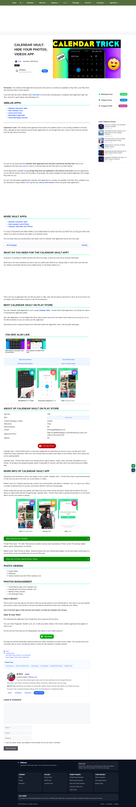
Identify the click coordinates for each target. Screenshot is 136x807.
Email (9, 692)
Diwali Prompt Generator (76, 780)
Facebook (28, 692)
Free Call (88, 3)
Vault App (29, 182)
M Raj (19, 61)
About (20, 777)
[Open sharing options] (133, 470)
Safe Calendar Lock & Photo (18, 224)
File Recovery (10, 666)
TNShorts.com (32, 677)
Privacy (103, 804)
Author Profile (39, 692)
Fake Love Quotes (100, 777)
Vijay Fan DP (73, 789)
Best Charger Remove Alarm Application (17, 657)
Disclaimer (22, 783)
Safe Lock (42, 3)
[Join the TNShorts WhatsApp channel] (133, 466)
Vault (65, 3)
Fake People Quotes (100, 780)
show (84, 245)
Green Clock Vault (15, 113)
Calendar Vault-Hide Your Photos (20, 226)
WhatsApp (75, 3)
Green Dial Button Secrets (18, 118)
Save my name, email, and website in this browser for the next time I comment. (33, 742)
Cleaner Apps (34, 666)
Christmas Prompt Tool (76, 786)
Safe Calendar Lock (15, 110)
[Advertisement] (55, 18)
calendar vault (10, 653)
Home (14, 3)
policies (25, 166)
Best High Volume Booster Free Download (18, 655)
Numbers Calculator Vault (17, 108)
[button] (47, 446)
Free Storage (44, 666)
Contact (21, 780)
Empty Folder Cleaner (56, 666)
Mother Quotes (99, 783)
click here (36, 95)
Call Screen (100, 3)
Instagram (18, 692)
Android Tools (68, 666)
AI (20, 3)
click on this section (46, 182)
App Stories (113, 3)
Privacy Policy (48, 777)
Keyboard (54, 3)
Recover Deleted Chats (22, 666)
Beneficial (30, 3)
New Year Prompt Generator (77, 783)
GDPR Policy (47, 780)
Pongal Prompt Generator (76, 777)
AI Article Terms (48, 783)
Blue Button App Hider (16, 115)
